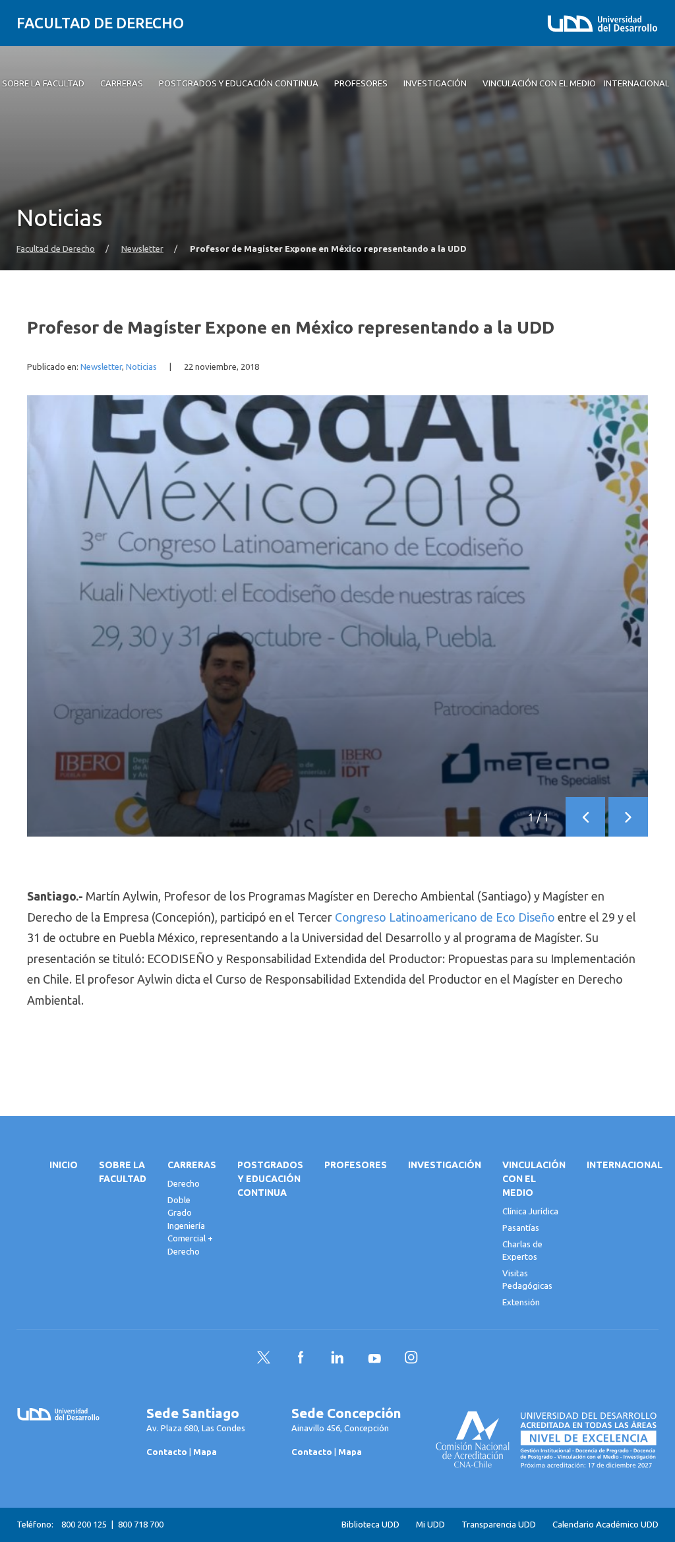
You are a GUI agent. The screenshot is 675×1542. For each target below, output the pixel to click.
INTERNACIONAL (624, 1165)
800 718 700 (140, 1524)
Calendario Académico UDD (605, 1524)
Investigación (444, 1165)
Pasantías (520, 1227)
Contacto (166, 1451)
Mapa (205, 1451)
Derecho (183, 1183)
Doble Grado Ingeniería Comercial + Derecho (190, 1225)
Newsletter (142, 249)
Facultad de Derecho (100, 23)
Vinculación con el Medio (534, 1179)
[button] (585, 817)
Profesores (355, 1165)
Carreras (191, 1165)
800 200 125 (84, 1524)
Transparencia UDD (498, 1524)
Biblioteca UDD (370, 1524)
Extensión (521, 1302)
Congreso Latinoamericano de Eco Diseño (445, 917)
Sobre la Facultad (122, 1172)
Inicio (63, 1165)
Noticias (141, 367)
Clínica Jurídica (530, 1211)
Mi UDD (430, 1524)
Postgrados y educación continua (270, 1179)
